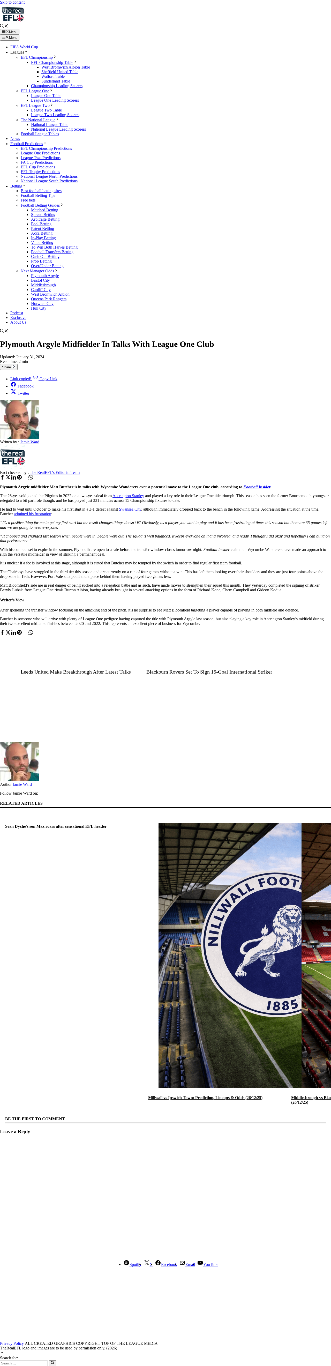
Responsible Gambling (229, 1300)
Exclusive (18, 317)
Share (7, 367)
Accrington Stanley (128, 496)
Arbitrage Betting (45, 219)
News (15, 138)
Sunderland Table (55, 81)
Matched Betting (44, 210)
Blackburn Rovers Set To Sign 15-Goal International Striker (209, 672)
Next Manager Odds (37, 271)
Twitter (23, 393)
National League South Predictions (49, 181)
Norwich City (42, 303)
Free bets (28, 200)
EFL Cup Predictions (38, 167)
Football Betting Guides (40, 205)
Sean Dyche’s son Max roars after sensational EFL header (56, 826)
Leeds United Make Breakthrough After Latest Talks (76, 672)
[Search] (52, 1363)
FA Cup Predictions (37, 162)
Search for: (9, 1358)
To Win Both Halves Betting (54, 247)
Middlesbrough (43, 285)
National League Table (49, 124)
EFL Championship (37, 57)
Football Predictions (26, 143)
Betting (16, 186)
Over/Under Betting (47, 266)
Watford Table (53, 76)
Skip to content (12, 2)
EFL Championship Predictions (46, 148)
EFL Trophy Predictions (40, 171)
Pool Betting (41, 224)
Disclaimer (84, 1300)
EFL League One (35, 91)
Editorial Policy (175, 1300)
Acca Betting (41, 233)
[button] (4, 26)
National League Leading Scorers (58, 129)
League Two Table (46, 110)
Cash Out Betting (45, 256)
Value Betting (42, 242)
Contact (99, 1300)
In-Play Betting (43, 238)
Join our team (118, 1300)
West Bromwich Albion (50, 294)
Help (251, 1300)
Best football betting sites (41, 191)
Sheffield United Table (59, 72)
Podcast (16, 313)
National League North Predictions (49, 176)
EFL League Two (35, 105)
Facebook (26, 386)
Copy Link (33, 379)
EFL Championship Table (52, 62)
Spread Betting (43, 214)
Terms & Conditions (146, 1300)
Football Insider (256, 487)
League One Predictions (40, 153)
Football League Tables (40, 134)
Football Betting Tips (38, 195)
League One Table (46, 95)
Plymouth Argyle (45, 275)
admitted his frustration (32, 514)
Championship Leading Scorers (56, 86)
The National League (38, 120)
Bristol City (40, 280)
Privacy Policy (199, 1300)
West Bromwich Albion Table (65, 67)
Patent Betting (42, 228)
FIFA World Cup (24, 47)
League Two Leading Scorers (55, 115)
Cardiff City (41, 289)
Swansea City (130, 509)
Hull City (38, 308)
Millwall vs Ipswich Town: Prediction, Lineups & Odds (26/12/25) (205, 1097)
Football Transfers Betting (52, 252)
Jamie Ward (22, 784)
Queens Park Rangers (48, 299)
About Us (18, 322)
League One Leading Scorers (55, 100)
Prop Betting (41, 261)
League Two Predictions (41, 157)
